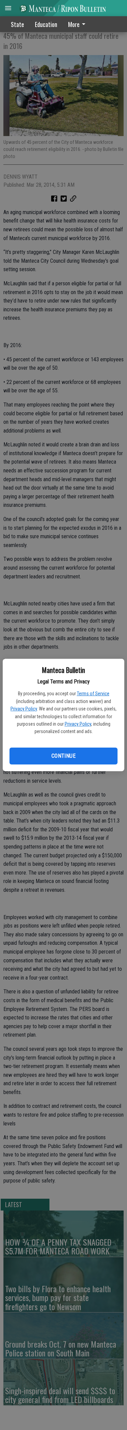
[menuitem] (78, 24)
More (74, 24)
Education (46, 24)
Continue (63, 756)
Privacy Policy (23, 708)
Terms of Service (93, 693)
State (17, 24)
